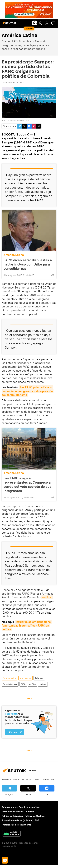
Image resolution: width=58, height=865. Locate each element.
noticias (42, 684)
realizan (47, 597)
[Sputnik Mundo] (10, 24)
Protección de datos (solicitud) (18, 820)
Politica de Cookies (34, 815)
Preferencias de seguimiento (16, 824)
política (32, 684)
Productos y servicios (13, 811)
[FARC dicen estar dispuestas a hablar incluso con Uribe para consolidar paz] (29, 230)
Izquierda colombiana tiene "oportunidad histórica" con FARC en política (27, 625)
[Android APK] (11, 833)
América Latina (14, 255)
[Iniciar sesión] (40, 23)
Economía (48, 779)
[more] (52, 275)
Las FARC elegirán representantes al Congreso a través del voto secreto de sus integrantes (27, 484)
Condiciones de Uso (29, 807)
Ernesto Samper (10, 684)
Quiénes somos (10, 807)
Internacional (25, 678)
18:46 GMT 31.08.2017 (13, 82)
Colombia (39, 678)
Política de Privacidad (13, 815)
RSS (37, 820)
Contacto (29, 811)
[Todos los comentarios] (5, 860)
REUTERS (8, 120)
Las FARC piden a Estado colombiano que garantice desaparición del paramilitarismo (27, 391)
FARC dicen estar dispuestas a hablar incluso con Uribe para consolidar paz (28, 264)
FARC (23, 684)
